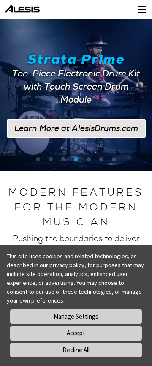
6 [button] (101, 160)
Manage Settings (76, 316)
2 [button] (50, 160)
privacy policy (66, 265)
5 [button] (88, 160)
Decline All (76, 350)
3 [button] (63, 160)
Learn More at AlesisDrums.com (76, 122)
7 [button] (114, 160)
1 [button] (38, 160)
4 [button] (76, 160)
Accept (76, 333)
